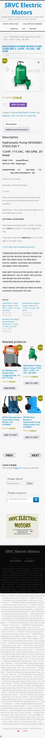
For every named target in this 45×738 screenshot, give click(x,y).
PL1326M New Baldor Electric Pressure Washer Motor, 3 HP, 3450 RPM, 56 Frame (22, 687)
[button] (38, 62)
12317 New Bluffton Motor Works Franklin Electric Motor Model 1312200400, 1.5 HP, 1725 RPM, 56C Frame (22, 708)
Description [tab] (11, 124)
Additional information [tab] (17, 129)
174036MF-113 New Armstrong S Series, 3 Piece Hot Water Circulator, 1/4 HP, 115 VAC (22, 651)
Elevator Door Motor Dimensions (21, 573)
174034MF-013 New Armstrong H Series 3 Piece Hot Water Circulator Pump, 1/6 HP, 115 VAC (23, 603)
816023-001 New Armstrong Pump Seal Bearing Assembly (22, 610)
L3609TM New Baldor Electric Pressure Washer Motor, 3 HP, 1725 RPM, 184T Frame (22, 670)
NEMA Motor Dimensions (11, 582)
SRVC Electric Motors (23, 8)
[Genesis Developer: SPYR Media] (22, 731)
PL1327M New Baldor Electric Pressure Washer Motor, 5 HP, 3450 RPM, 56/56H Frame (23, 690)
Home (6, 37)
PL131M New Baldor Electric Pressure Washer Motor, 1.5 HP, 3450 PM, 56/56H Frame (22, 698)
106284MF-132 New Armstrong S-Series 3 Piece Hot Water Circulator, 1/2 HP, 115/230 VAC (24, 626)
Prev (9, 455)
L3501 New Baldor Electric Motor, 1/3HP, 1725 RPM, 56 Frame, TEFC (23, 659)
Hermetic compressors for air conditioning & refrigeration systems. (23, 724)
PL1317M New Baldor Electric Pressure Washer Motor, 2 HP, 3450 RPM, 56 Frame (22, 678)
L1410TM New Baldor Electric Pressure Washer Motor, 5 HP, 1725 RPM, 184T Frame (22, 664)
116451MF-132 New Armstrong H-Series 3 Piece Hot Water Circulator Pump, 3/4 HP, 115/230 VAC (21, 600)
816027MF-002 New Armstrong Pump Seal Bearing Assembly (23, 612)
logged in (17, 468)
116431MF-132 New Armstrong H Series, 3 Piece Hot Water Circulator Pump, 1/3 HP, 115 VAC (22, 593)
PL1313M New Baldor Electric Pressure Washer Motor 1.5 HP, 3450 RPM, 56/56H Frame (22, 675)
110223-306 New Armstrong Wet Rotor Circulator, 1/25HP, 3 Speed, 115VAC (23, 637)
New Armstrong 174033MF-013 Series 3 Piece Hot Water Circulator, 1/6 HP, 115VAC (21, 648)
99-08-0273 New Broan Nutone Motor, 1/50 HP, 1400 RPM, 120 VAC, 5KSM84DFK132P (23, 714)
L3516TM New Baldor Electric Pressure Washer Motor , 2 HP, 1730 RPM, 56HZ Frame (22, 666)
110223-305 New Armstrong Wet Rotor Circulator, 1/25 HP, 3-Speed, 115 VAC (21, 635)
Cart (40, 722)
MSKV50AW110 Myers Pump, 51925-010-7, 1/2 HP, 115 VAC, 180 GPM (31, 307)
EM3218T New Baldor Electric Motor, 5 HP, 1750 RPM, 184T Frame (23, 654)
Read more (9, 388)
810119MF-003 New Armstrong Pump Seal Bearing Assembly (23, 608)
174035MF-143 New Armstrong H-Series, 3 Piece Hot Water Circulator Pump (21, 606)
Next (35, 455)
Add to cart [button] (31, 383)
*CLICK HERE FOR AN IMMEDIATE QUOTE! (18, 247)
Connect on (15, 559)
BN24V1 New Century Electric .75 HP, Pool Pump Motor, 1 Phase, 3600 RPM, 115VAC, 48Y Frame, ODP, (23, 720)
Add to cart (18, 105)
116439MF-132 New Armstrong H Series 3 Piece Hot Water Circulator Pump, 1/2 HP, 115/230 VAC (24, 597)
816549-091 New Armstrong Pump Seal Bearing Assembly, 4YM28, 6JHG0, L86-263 (22, 617)
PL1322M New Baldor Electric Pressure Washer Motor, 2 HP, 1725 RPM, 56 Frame (22, 684)
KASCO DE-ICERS (26, 582)
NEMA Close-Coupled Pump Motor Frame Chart (29, 580)
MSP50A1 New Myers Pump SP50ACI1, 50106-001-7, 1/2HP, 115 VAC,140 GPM (10, 323)
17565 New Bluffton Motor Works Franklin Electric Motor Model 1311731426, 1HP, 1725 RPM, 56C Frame (22, 711)
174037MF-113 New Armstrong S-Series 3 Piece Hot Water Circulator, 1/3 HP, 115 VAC (22, 633)
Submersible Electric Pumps (23, 112)
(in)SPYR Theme (34, 729)
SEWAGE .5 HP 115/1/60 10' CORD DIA (19, 115)
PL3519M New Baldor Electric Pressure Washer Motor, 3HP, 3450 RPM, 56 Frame (23, 696)
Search (29, 483)
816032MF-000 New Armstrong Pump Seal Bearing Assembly (23, 615)
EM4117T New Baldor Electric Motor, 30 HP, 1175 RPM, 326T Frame (23, 656)
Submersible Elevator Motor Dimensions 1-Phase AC (22, 574)
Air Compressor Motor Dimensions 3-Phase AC (15, 569)
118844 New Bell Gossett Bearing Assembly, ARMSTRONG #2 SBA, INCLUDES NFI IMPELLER (21, 705)
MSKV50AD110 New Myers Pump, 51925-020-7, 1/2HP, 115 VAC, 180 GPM (11, 307)
